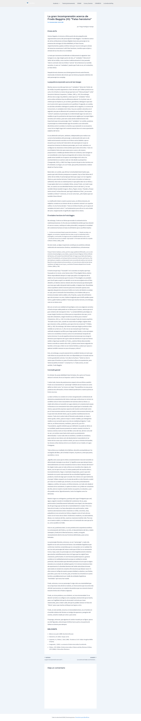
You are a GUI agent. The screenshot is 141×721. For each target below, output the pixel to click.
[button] (59, 3)
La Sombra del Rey (108, 3)
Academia (55, 3)
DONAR (79, 3)
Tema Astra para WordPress (82, 717)
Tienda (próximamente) (68, 3)
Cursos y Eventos (88, 3)
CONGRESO (98, 3)
